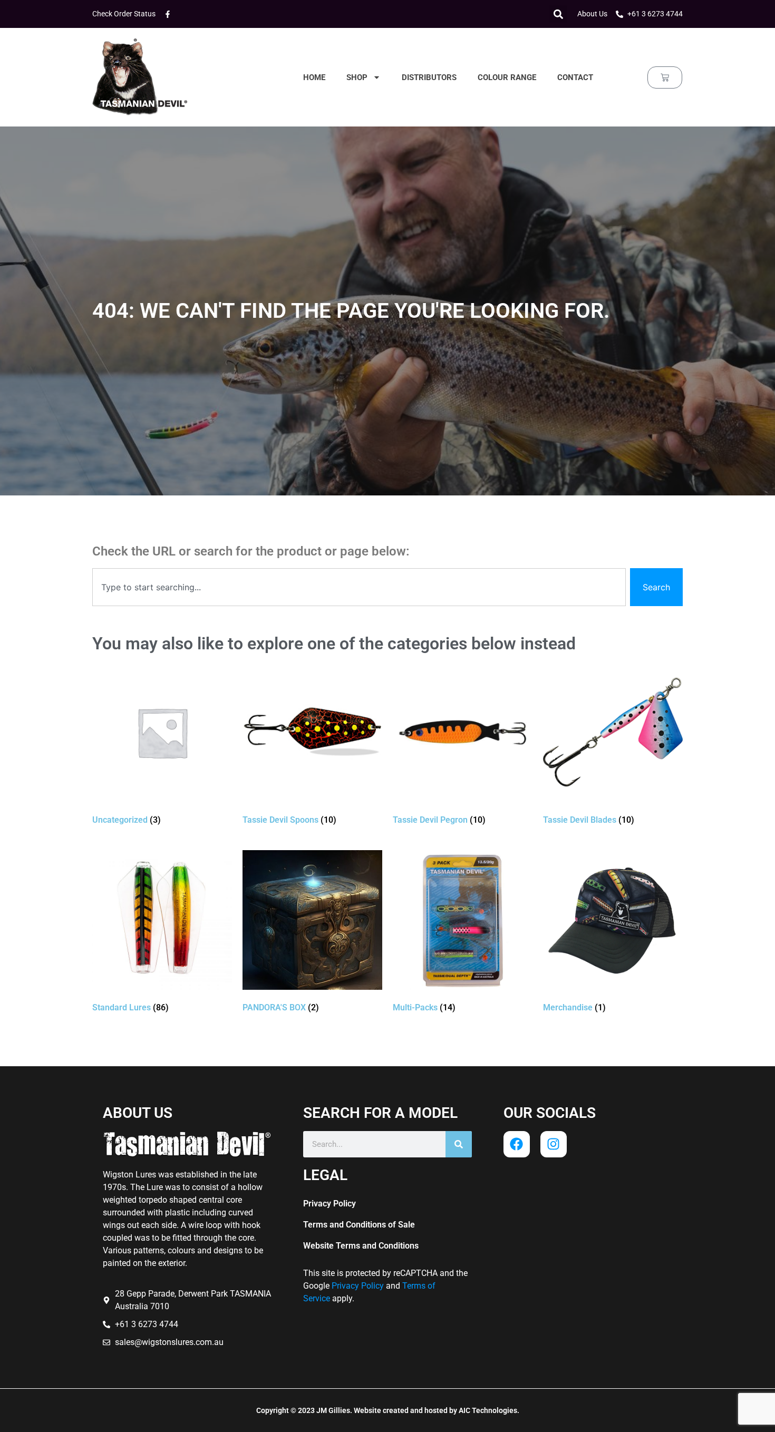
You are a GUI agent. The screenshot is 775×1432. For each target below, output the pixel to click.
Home (314, 77)
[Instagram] (553, 1144)
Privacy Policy (329, 1204)
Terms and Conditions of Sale (359, 1225)
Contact (575, 77)
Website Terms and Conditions (361, 1246)
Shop (356, 77)
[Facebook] (516, 1144)
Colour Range (507, 77)
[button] (558, 14)
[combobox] (359, 587)
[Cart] (664, 77)
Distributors (429, 77)
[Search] (458, 1144)
